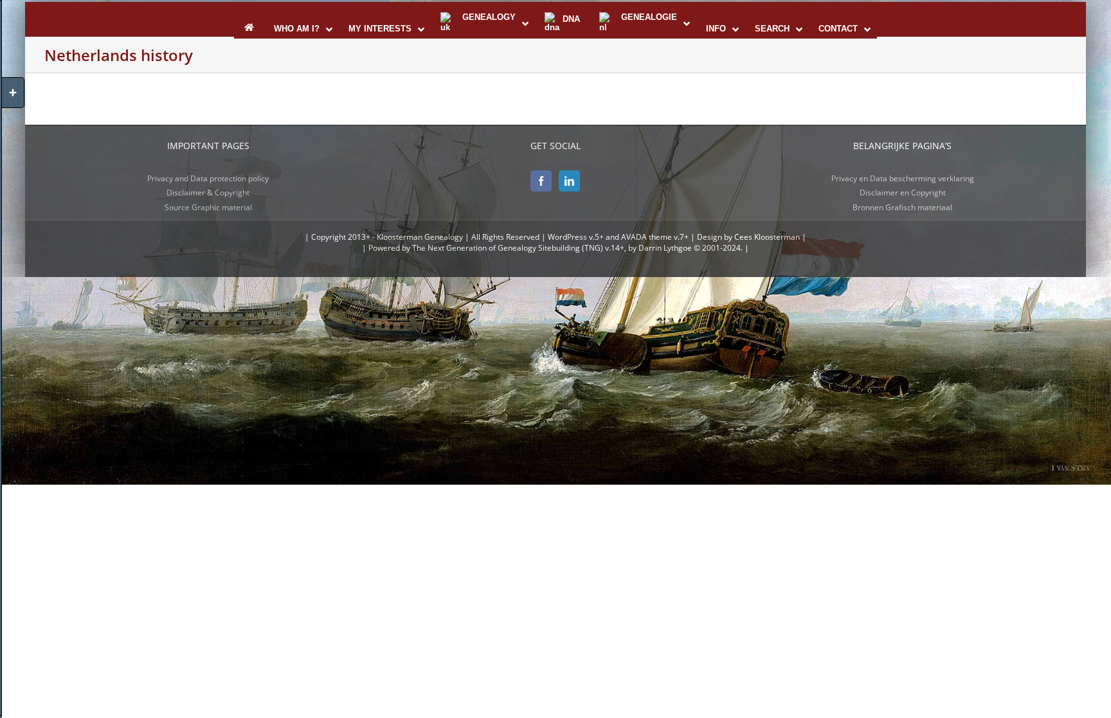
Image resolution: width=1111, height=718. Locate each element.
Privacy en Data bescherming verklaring (902, 178)
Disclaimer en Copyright (903, 192)
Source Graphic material (208, 207)
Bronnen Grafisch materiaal (902, 207)
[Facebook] (541, 181)
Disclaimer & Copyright (208, 192)
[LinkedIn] (569, 181)
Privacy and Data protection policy (208, 178)
